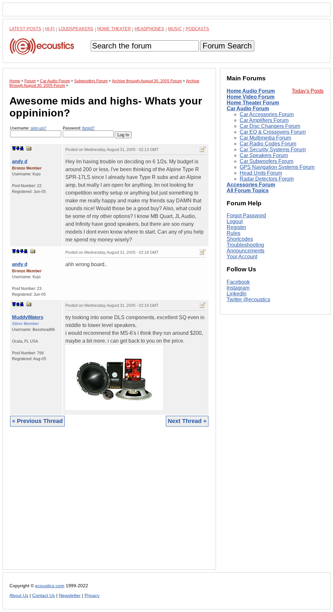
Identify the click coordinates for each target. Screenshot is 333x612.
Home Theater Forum (253, 102)
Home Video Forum (250, 97)
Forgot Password (246, 215)
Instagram (238, 288)
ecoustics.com (49, 585)
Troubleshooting (245, 245)
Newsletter (70, 595)
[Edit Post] (202, 149)
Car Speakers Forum (264, 155)
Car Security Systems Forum (273, 149)
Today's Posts (308, 91)
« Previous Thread (37, 421)
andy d (19, 161)
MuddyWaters (27, 317)
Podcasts (197, 28)
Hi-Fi (50, 28)
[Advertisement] (109, 503)
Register (236, 227)
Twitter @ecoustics (248, 299)
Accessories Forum (251, 184)
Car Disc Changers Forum (270, 126)
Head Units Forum (261, 173)
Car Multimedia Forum (265, 138)
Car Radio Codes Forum (268, 143)
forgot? (88, 128)
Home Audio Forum (251, 91)
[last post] (22, 148)
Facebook (238, 282)
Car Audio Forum (248, 108)
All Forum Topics (248, 190)
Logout (235, 221)
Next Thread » (187, 421)
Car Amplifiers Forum (264, 120)
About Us (18, 595)
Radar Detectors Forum (267, 179)
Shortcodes (240, 239)
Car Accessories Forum (267, 114)
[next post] (18, 148)
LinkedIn (236, 293)
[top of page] (14, 148)
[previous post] (18, 251)
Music (175, 28)
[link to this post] (29, 148)
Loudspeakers (76, 28)
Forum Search (227, 45)
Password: (79, 128)
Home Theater (114, 28)
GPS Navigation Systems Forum (277, 167)
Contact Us (43, 595)
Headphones (149, 28)
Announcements (245, 250)
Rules (233, 233)
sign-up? (38, 128)
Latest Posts (25, 28)
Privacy (92, 595)
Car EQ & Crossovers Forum (273, 132)
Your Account (242, 256)
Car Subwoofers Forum (266, 161)
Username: (28, 128)
